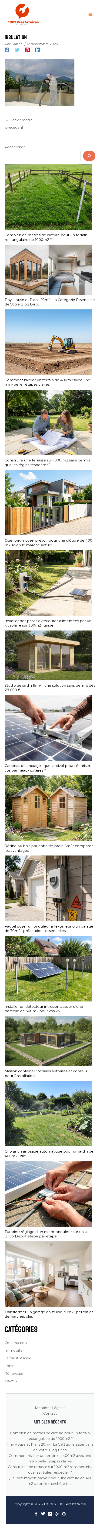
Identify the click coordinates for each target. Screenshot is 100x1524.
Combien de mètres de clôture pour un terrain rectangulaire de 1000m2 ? (46, 237)
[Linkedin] (37, 49)
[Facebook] (7, 49)
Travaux (11, 1381)
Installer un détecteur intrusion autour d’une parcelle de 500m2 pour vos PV (44, 1008)
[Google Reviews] (64, 1514)
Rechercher (15, 147)
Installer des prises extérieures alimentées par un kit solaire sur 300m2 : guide (48, 623)
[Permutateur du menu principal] (90, 14)
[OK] (89, 156)
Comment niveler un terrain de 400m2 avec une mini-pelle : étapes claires (47, 382)
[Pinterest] (27, 49)
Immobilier (14, 1350)
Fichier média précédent (18, 121)
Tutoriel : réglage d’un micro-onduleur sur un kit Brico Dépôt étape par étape (47, 1234)
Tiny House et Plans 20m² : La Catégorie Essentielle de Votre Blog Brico (50, 302)
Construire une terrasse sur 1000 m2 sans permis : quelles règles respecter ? (48, 462)
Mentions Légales (50, 1408)
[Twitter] (17, 49)
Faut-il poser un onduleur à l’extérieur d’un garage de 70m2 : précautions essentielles (49, 928)
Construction (16, 1343)
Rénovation (14, 1374)
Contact (50, 1413)
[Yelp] (57, 1514)
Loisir (9, 1366)
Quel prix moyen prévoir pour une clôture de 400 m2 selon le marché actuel (48, 542)
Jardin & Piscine (18, 1358)
